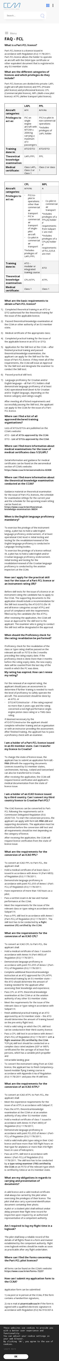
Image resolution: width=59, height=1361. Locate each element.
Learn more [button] (10, 1349)
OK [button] (15, 1356)
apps (48, 5)
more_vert (53, 5)
